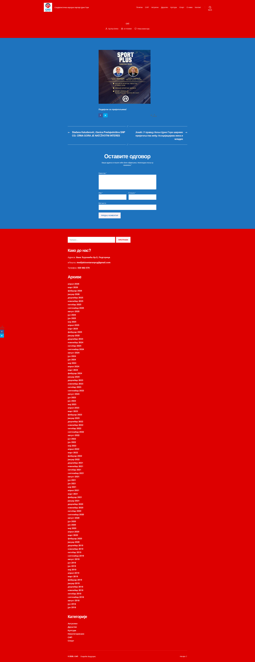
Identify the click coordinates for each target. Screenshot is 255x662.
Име (101, 193)
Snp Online (114, 29)
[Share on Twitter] (106, 115)
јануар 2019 (74, 583)
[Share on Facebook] (101, 115)
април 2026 (73, 283)
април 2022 (73, 448)
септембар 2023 (76, 390)
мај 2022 (72, 445)
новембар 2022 (75, 424)
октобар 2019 (74, 552)
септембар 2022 (76, 431)
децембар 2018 (75, 586)
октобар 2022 (74, 428)
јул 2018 (72, 603)
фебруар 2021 (75, 497)
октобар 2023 (74, 386)
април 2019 (73, 572)
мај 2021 (72, 486)
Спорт (181, 7)
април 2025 (73, 325)
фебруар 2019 (75, 579)
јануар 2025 (74, 335)
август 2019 (73, 559)
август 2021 (73, 476)
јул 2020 (72, 521)
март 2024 (73, 369)
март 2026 (73, 287)
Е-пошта (132, 193)
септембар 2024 (76, 349)
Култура (173, 7)
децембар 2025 (75, 297)
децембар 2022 (75, 421)
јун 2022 (72, 442)
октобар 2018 (74, 593)
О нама (189, 7)
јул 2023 (72, 397)
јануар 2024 (74, 376)
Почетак (139, 7)
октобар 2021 (74, 469)
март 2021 (73, 493)
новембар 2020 (75, 507)
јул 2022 (72, 438)
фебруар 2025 (75, 331)
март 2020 (73, 535)
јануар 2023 (74, 417)
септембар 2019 (76, 555)
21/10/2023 (128, 29)
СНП (147, 7)
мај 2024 (72, 362)
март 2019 (73, 576)
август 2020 (73, 517)
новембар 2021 (75, 466)
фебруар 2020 (75, 538)
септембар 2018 (76, 596)
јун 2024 (72, 359)
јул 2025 (72, 314)
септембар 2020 (76, 514)
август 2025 (73, 311)
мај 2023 (72, 404)
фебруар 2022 (75, 455)
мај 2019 (72, 569)
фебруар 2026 (75, 290)
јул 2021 (72, 479)
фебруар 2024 (75, 373)
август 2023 (73, 393)
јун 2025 (72, 318)
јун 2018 (72, 607)
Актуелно (155, 7)
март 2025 (73, 328)
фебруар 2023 (75, 414)
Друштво (164, 7)
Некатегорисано (76, 633)
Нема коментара (143, 29)
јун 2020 (72, 524)
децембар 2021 (75, 462)
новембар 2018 (75, 590)
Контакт (198, 7)
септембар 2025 (76, 307)
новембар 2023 (75, 383)
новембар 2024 (75, 342)
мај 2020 (72, 528)
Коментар (102, 173)
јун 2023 (72, 400)
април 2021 (73, 490)
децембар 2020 (75, 503)
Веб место (102, 203)
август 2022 (73, 435)
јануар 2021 (74, 500)
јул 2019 (72, 562)
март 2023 (73, 411)
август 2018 (73, 600)
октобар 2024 (74, 345)
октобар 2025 (74, 304)
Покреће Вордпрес (88, 656)
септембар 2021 (76, 473)
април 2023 (73, 407)
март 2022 (73, 452)
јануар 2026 (74, 294)
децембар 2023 (75, 380)
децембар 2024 (75, 338)
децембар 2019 (75, 545)
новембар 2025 (75, 300)
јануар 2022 (74, 459)
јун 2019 (72, 565)
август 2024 (73, 352)
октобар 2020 (74, 510)
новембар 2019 (75, 548)
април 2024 (73, 366)
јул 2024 (72, 356)
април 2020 (73, 531)
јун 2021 (72, 483)
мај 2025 (72, 321)
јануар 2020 (74, 541)
